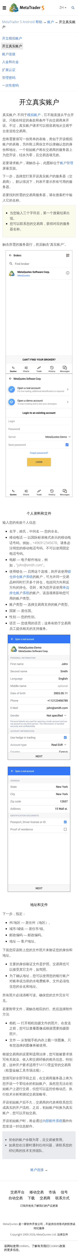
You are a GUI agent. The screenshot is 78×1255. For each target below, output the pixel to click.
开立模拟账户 (12, 38)
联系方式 (62, 1198)
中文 (61, 7)
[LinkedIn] (39, 1212)
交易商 (45, 1198)
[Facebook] (32, 1212)
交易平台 (17, 1192)
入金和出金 (10, 61)
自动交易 (16, 1198)
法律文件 (62, 1234)
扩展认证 (8, 69)
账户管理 (66, 163)
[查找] (73, 7)
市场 (52, 1192)
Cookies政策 (57, 1246)
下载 (31, 1198)
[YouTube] (45, 1212)
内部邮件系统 (52, 1120)
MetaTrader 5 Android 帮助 (22, 22)
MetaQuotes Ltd (46, 1234)
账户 (50, 22)
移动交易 (37, 1192)
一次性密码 (10, 85)
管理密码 (8, 77)
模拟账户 (34, 114)
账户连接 (8, 54)
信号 (64, 1192)
